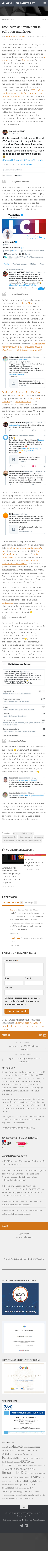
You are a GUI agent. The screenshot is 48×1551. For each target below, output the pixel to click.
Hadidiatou (9, 1201)
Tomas (12, 910)
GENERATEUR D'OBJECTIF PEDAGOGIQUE (24, 1259)
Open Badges (25, 1484)
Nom (7, 978)
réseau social (38, 837)
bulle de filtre (26, 303)
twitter (24, 841)
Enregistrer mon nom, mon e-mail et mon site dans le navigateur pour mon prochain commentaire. (22, 1001)
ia (23, 1465)
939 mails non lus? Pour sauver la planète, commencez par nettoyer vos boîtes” (23, 93)
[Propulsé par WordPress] (22, 1520)
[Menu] (45, 3)
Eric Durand (7, 392)
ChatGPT (13, 1450)
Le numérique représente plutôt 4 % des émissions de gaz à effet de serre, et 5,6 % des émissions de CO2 (23, 346)
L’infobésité (7, 603)
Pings (32, 902)
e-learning (17, 1454)
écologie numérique (26, 833)
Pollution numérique (25, 837)
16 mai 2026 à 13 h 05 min (33, 938)
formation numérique (27, 1458)
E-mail (28, 978)
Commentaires (14, 902)
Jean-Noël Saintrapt (16, 36)
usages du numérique (34, 1495)
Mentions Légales (24, 1237)
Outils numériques (20, 1488)
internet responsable (9, 837)
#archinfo (5, 1447)
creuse (15, 833)
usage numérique (35, 841)
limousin (9, 1472)
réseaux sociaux (8, 841)
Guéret (18, 1466)
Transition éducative (20, 1495)
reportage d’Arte (23, 401)
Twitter (25, 60)
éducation (20, 1498)
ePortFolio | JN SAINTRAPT (18, 3)
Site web (8, 987)
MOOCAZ (31, 1473)
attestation (27, 1447)
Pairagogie (20, 1492)
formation (10, 1457)
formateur (27, 1454)
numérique (26, 1480)
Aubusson (35, 1447)
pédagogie (30, 1491)
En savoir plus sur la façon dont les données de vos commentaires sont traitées (24, 1025)
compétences (31, 1450)
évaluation (29, 1498)
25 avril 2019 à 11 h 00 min (28, 910)
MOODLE (12, 1477)
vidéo (43, 1495)
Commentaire (11, 960)
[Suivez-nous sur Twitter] (40, 1035)
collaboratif (20, 1450)
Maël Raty (15, 938)
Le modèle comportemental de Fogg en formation (33, 862)
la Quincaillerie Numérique (29, 392)
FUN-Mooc (38, 1458)
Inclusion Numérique (31, 1466)
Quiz (38, 1492)
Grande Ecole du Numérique (11, 1462)
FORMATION (8, 19)
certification (6, 1450)
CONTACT (24, 1234)
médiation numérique (24, 1477)
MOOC (21, 1472)
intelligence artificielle (23, 1468)
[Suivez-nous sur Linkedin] (44, 1035)
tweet (18, 841)
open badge (14, 1485)
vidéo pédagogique (8, 1498)
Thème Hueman (39, 1520)
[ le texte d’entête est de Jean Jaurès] (18, 1127)
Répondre (14, 933)
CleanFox (20, 395)
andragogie (16, 1446)
